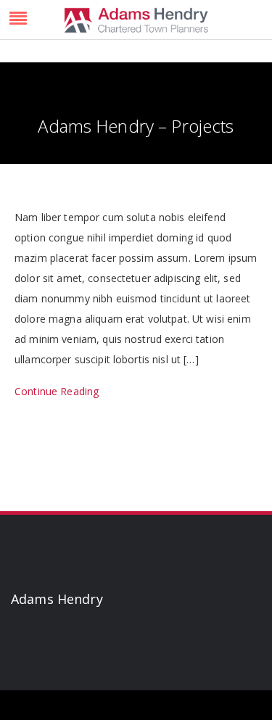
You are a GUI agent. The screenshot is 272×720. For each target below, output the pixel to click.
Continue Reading (57, 391)
